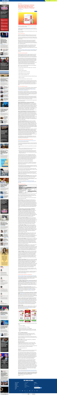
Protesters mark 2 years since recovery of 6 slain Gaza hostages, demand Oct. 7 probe (4, 202)
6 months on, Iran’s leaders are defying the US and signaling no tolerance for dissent (6, 91)
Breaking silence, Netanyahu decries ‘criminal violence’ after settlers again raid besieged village (6, 235)
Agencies (1, 66)
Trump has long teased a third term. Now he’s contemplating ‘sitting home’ (4, 361)
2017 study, (29, 281)
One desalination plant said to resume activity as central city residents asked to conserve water (4, 26)
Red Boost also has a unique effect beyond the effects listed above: (26, 140)
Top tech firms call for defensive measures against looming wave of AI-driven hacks (4, 140)
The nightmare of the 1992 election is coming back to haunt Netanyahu (4, 304)
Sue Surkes (4, 134)
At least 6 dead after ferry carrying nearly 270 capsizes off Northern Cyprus (6, 196)
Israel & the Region (22, 375)
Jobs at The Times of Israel (27, 386)
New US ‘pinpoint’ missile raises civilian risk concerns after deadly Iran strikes (6, 99)
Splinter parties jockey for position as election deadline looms (4, 163)
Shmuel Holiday (1, 279)
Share (36, 11)
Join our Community (48, 0)
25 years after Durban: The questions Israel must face (3, 272)
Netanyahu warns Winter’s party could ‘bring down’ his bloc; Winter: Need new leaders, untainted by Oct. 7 (3, 41)
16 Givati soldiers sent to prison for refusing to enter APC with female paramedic (6, 117)
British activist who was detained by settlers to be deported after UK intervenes (6, 231)
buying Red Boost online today (29, 307)
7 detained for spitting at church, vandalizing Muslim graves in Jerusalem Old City (6, 240)
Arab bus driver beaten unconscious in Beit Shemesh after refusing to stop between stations (4, 345)
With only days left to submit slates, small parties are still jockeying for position (5, 50)
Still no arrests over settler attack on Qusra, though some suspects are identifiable (4, 223)
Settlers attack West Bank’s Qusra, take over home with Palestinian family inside (6, 244)
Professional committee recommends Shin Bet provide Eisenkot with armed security (4, 327)
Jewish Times (16, 383)
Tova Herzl (1, 271)
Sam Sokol (4, 51)
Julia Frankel (5, 100)
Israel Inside (16, 384)
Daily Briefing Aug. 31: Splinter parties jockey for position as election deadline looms (4, 313)
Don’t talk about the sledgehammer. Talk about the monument (3, 281)
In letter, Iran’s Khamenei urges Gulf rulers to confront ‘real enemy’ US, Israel (6, 87)
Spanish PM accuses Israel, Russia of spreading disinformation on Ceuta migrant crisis (4, 64)
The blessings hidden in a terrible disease (4, 296)
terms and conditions (26, 382)
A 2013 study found (30, 289)
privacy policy (26, 383)
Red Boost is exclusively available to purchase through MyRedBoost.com (27, 49)
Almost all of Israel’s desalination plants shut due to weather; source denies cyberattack (4, 132)
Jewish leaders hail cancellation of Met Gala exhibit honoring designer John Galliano (4, 29)
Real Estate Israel (17, 386)
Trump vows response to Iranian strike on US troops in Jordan (4, 12)
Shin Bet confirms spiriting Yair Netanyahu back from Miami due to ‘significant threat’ (6, 334)
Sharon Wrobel (4, 371)
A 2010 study (22, 293)
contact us (25, 387)
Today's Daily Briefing (4, 160)
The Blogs (16, 387)
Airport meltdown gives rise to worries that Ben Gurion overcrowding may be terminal (4, 374)
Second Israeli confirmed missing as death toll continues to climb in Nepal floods (4, 185)
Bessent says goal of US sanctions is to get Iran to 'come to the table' (4, 23)
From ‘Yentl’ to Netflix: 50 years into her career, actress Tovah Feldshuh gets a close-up (4, 258)
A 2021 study (22, 301)
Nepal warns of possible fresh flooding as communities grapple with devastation (6, 192)
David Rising (7, 93)
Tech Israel (16, 385)
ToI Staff (5, 55)
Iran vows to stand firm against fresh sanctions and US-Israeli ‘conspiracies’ (6, 95)
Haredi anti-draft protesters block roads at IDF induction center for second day (6, 121)
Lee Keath (5, 93)
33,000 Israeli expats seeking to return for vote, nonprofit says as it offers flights (4, 20)
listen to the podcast (5, 166)
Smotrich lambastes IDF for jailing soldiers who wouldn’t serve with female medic (4, 110)
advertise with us (26, 385)
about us (25, 384)
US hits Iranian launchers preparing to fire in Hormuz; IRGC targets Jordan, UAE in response (4, 79)
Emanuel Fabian (5, 119)
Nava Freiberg (3, 66)
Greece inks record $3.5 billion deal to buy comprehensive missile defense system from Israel (4, 152)
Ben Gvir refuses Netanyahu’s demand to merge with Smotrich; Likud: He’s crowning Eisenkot (6, 53)
